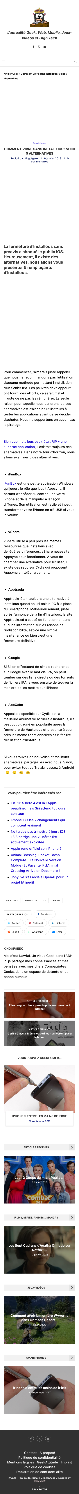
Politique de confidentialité (39, 1457)
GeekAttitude (47, 1462)
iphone (56, 900)
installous (31, 900)
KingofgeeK (31, 158)
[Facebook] (33, 46)
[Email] (45, 46)
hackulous (12, 900)
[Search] (75, 61)
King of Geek (11, 73)
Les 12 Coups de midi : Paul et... (39, 1178)
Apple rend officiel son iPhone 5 (36, 848)
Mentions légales (20, 1462)
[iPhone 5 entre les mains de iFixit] (39, 1089)
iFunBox (10, 483)
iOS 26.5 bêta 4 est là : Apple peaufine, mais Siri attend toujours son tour (38, 808)
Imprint (66, 1462)
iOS (44, 900)
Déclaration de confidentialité (39, 1472)
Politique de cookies (39, 1467)
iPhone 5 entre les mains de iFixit (39, 1116)
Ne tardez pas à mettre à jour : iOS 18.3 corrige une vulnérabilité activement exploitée (38, 837)
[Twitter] (39, 46)
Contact (30, 1453)
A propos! (47, 1453)
